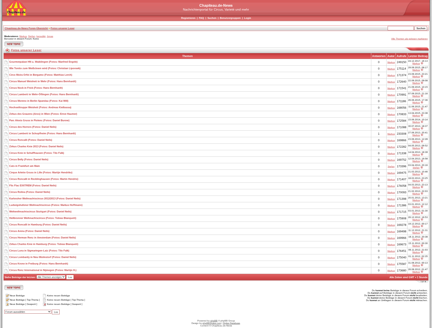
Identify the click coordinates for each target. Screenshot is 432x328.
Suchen (211, 18)
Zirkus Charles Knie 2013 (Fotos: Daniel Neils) (36, 146)
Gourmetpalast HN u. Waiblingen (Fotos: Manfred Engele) (43, 61)
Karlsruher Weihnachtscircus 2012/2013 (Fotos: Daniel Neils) (45, 198)
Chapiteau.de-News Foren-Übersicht (26, 28)
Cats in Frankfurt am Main (24, 166)
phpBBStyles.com (211, 323)
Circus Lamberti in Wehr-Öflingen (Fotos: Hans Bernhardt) (44, 94)
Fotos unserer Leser (62, 28)
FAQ (201, 18)
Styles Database (231, 323)
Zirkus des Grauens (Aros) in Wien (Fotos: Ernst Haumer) (43, 113)
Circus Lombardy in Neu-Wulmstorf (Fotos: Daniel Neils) (42, 257)
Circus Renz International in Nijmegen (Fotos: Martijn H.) (42, 270)
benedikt (40, 36)
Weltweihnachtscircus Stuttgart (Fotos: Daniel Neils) (40, 211)
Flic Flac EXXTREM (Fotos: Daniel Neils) (32, 185)
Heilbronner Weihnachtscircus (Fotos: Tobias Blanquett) (42, 218)
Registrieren (188, 18)
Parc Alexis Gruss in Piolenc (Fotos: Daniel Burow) (39, 120)
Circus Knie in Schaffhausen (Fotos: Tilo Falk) (36, 153)
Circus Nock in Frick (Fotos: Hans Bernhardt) (36, 87)
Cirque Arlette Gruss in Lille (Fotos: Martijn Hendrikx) (40, 172)
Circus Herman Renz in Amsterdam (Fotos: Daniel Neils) (42, 237)
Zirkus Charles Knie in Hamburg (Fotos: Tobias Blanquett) (43, 244)
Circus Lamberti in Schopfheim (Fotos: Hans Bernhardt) (42, 133)
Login (247, 18)
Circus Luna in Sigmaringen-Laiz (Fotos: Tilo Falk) (39, 250)
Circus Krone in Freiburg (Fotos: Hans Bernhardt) (38, 263)
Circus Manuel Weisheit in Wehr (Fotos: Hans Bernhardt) (42, 81)
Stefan (31, 36)
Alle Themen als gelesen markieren (409, 38)
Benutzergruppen (230, 18)
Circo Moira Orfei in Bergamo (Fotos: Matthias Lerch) (40, 74)
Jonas (50, 36)
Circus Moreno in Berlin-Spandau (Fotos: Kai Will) (38, 100)
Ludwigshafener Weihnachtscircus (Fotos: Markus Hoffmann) (46, 205)
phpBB (214, 320)
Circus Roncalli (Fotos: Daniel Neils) (30, 140)
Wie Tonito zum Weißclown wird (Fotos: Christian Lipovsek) (45, 68)
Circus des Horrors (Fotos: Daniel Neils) (32, 126)
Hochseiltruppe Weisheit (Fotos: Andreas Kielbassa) (40, 107)
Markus (23, 36)
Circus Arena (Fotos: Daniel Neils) (29, 231)
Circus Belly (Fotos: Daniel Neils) (28, 159)
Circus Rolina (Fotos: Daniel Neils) (29, 192)
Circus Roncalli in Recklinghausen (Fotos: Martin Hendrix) (43, 179)
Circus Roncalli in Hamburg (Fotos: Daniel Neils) (38, 224)
